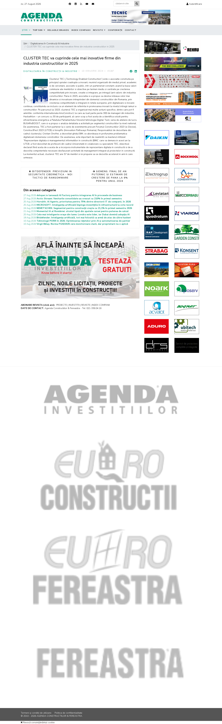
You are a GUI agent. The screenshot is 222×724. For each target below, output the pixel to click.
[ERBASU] (187, 194)
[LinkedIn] (136, 71)
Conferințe (115, 30)
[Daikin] (157, 137)
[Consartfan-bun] (187, 175)
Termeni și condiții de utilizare (36, 712)
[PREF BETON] (172, 98)
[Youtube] (87, 4)
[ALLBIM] (172, 64)
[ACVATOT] (157, 307)
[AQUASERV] (187, 288)
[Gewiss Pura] (187, 269)
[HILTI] (172, 81)
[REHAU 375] (172, 47)
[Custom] (81, 4)
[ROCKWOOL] (187, 156)
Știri (25, 30)
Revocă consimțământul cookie (38, 722)
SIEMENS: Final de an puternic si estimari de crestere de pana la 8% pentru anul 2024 (109, 176)
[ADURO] (157, 326)
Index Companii (81, 30)
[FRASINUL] (187, 137)
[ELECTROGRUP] (157, 175)
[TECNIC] (140, 17)
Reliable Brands (58, 30)
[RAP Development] (157, 232)
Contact (131, 30)
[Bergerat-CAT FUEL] (157, 269)
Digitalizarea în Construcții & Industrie (50, 71)
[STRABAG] (157, 251)
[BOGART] (187, 307)
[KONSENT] (187, 251)
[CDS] (187, 345)
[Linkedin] (76, 4)
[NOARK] (157, 288)
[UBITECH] (187, 326)
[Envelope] (93, 4)
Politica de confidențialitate (68, 712)
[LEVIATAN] (157, 194)
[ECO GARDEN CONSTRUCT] (187, 232)
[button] (194, 4)
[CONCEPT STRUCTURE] (157, 156)
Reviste (98, 30)
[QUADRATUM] (157, 213)
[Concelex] (172, 115)
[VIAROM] (187, 213)
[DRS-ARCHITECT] (157, 345)
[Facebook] (70, 4)
